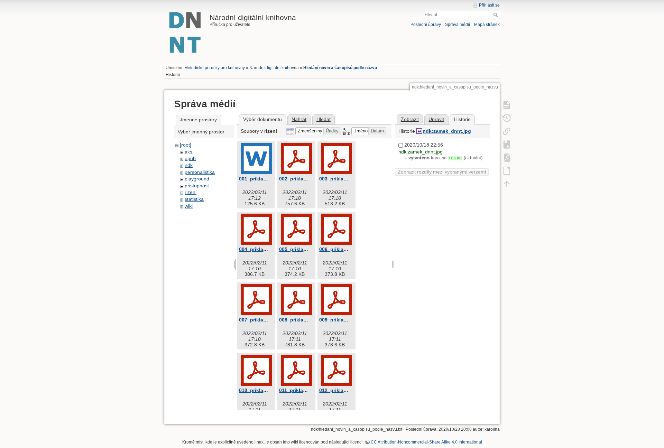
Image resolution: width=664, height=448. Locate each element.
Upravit (436, 119)
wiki (189, 206)
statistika (194, 199)
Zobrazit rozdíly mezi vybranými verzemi (442, 172)
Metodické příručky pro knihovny (214, 67)
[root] (185, 145)
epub (190, 158)
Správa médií (457, 24)
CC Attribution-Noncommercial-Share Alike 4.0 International (426, 442)
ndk (189, 165)
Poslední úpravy (426, 24)
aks (188, 152)
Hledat (496, 14)
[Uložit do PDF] (507, 157)
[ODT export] (507, 170)
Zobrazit (410, 119)
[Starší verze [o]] (507, 117)
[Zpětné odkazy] (507, 131)
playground (197, 178)
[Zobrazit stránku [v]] (507, 104)
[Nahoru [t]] (507, 183)
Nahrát (299, 119)
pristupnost (197, 185)
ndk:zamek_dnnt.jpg (447, 131)
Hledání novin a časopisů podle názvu (340, 67)
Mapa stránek (487, 24)
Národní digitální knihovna (274, 67)
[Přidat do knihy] (507, 144)
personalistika (200, 172)
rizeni (190, 192)
